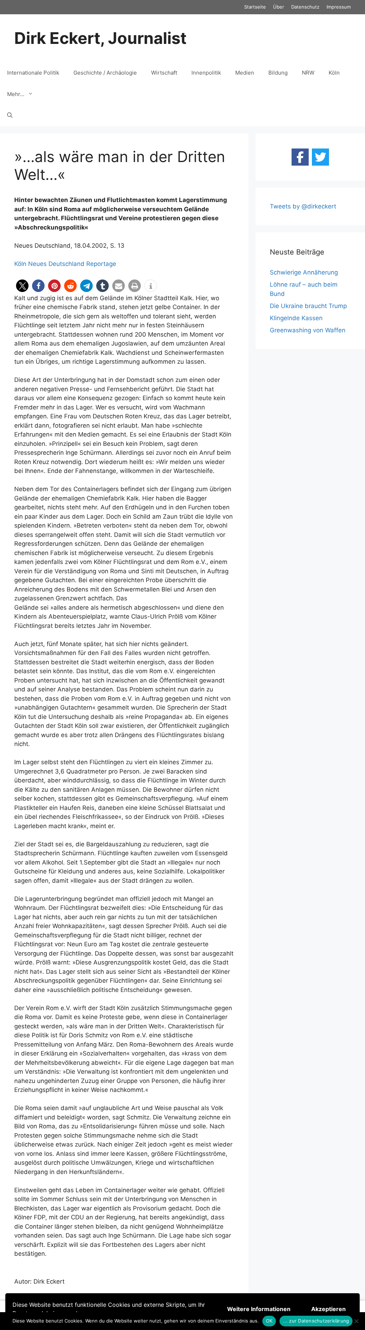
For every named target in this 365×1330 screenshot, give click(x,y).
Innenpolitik (206, 72)
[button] (22, 285)
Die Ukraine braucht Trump (308, 305)
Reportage (101, 263)
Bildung (278, 72)
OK (269, 1321)
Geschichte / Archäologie (105, 72)
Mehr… (15, 94)
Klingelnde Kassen (296, 318)
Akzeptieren (328, 1309)
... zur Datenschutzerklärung (316, 1321)
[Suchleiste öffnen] (10, 115)
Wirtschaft (164, 72)
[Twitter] (320, 157)
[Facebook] (300, 157)
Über (278, 7)
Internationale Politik (33, 72)
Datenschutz (305, 7)
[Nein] (356, 1321)
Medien (244, 72)
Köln (334, 72)
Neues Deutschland (56, 263)
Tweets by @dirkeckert (303, 206)
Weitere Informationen (259, 1309)
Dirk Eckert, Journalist (100, 38)
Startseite (255, 7)
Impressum (339, 7)
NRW (308, 72)
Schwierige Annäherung (304, 272)
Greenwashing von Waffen (307, 330)
